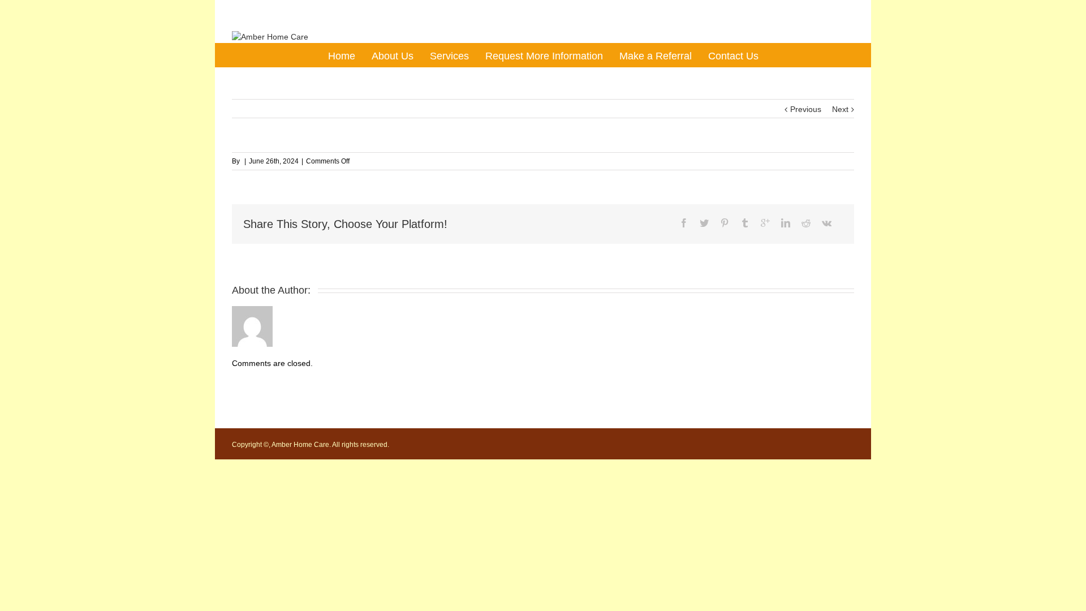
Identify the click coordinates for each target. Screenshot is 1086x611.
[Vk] (826, 222)
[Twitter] (704, 222)
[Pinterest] (724, 222)
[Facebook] (683, 222)
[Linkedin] (785, 222)
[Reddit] (806, 222)
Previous (805, 109)
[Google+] (765, 222)
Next (840, 109)
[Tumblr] (744, 222)
